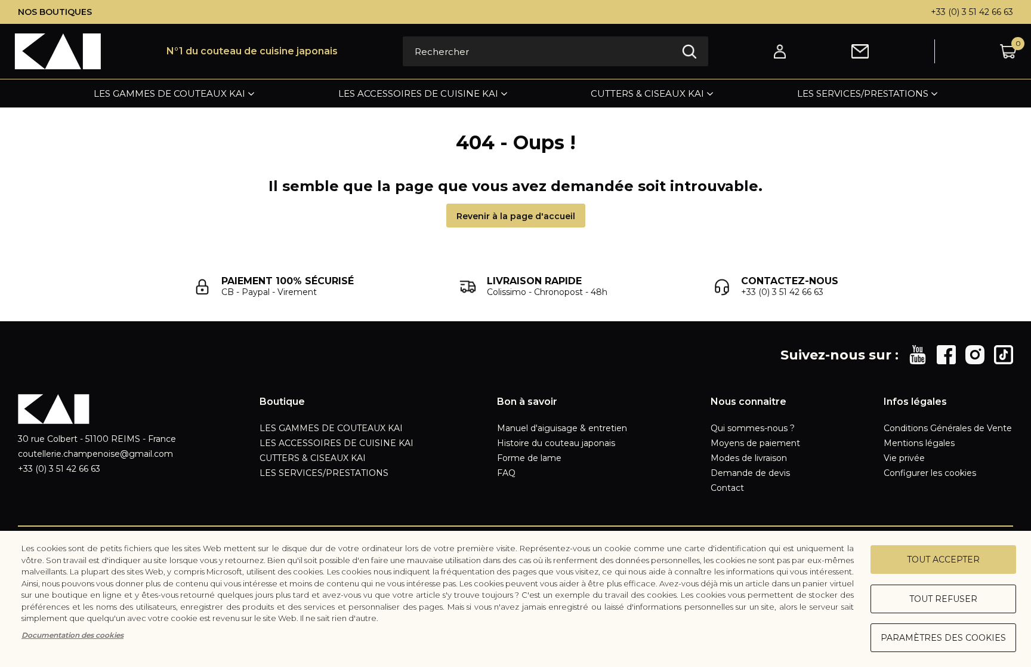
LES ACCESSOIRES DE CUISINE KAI (418, 93)
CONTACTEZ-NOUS (789, 281)
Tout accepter (943, 559)
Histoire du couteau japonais (556, 443)
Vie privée (904, 458)
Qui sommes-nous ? (753, 428)
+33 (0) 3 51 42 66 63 (972, 12)
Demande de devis (750, 473)
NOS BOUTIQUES (55, 12)
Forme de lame (529, 458)
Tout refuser (943, 599)
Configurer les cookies (930, 473)
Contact (727, 487)
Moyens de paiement (755, 443)
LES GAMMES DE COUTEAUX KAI (169, 93)
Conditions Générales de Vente (948, 428)
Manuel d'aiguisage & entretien (562, 428)
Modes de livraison (749, 458)
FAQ (506, 473)
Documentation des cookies (72, 635)
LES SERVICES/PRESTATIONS (862, 93)
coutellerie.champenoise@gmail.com (95, 453)
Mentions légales (919, 443)
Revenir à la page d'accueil (515, 216)
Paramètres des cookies (943, 637)
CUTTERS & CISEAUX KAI (647, 93)
